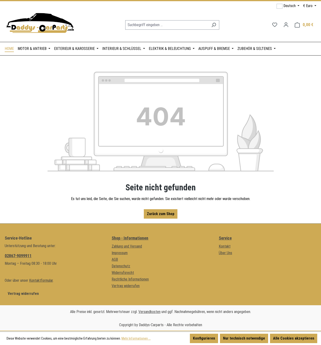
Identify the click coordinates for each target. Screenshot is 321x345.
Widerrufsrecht (123, 272)
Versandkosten (149, 311)
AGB (115, 259)
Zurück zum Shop (160, 214)
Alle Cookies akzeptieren (293, 338)
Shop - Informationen (130, 238)
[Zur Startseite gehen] (40, 24)
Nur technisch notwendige (244, 338)
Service (225, 238)
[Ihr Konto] (286, 24)
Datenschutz (121, 266)
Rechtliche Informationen (130, 279)
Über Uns (225, 253)
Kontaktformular (41, 280)
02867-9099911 (18, 255)
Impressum (120, 253)
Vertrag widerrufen (23, 293)
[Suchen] (213, 25)
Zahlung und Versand (127, 246)
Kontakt (225, 246)
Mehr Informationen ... (136, 338)
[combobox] (166, 25)
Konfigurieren (204, 338)
